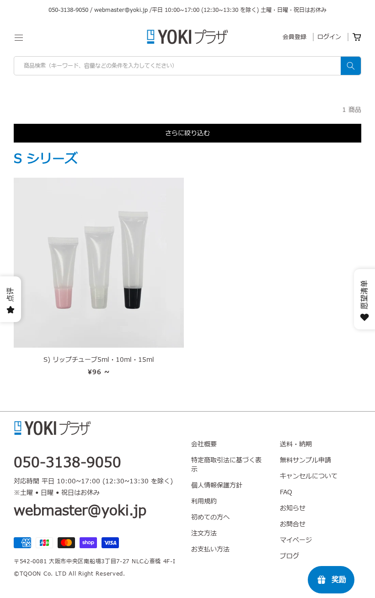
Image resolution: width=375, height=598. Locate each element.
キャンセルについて (309, 476)
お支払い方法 (210, 549)
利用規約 (204, 501)
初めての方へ (210, 517)
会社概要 (204, 444)
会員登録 (294, 37)
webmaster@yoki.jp (121, 10)
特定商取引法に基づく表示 (226, 464)
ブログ (289, 556)
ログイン (329, 37)
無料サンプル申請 (305, 460)
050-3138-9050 (68, 10)
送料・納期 (296, 444)
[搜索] (351, 66)
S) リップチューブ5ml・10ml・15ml (98, 360)
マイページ (296, 540)
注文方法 (204, 533)
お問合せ (292, 524)
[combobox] (187, 65)
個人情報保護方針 (216, 485)
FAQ (286, 492)
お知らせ (292, 508)
